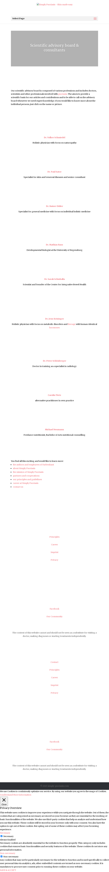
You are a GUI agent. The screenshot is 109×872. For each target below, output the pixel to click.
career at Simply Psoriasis (25, 483)
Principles (54, 537)
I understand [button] (6, 795)
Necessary (8, 836)
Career (54, 544)
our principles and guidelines (27, 479)
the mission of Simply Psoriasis (28, 472)
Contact (54, 529)
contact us (18, 487)
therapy (72, 324)
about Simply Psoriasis (24, 468)
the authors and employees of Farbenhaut (33, 464)
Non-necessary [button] (7, 853)
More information (22, 795)
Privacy (54, 560)
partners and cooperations (26, 475)
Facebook (54, 609)
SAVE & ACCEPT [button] (8, 870)
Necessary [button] (5, 833)
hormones (54, 327)
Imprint (54, 552)
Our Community (54, 616)
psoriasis (62, 94)
